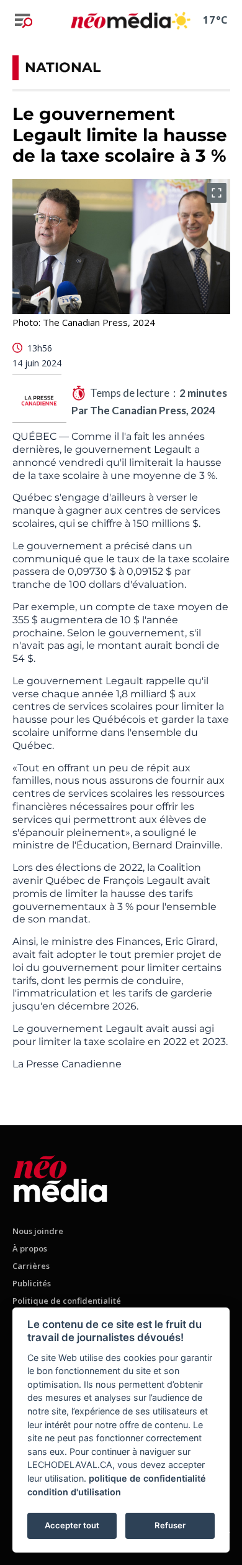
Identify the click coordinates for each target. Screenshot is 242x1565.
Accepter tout (72, 1525)
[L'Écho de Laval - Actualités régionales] (120, 20)
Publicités (31, 1283)
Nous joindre (37, 1231)
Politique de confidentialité (66, 1300)
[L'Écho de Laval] (60, 1176)
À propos (29, 1248)
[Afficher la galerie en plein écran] (216, 193)
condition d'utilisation (74, 1492)
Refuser (170, 1525)
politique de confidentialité (147, 1478)
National (63, 67)
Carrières (31, 1265)
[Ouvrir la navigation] (24, 20)
